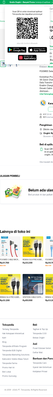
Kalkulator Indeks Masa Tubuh (15, 359)
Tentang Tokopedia (10, 329)
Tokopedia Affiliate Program (14, 346)
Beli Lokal (6, 372)
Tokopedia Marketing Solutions (15, 355)
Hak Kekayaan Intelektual (13, 333)
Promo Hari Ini (8, 367)
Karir (4, 338)
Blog (4, 342)
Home (2, 21)
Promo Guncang (9, 376)
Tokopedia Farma (9, 363)
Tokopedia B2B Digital (12, 350)
